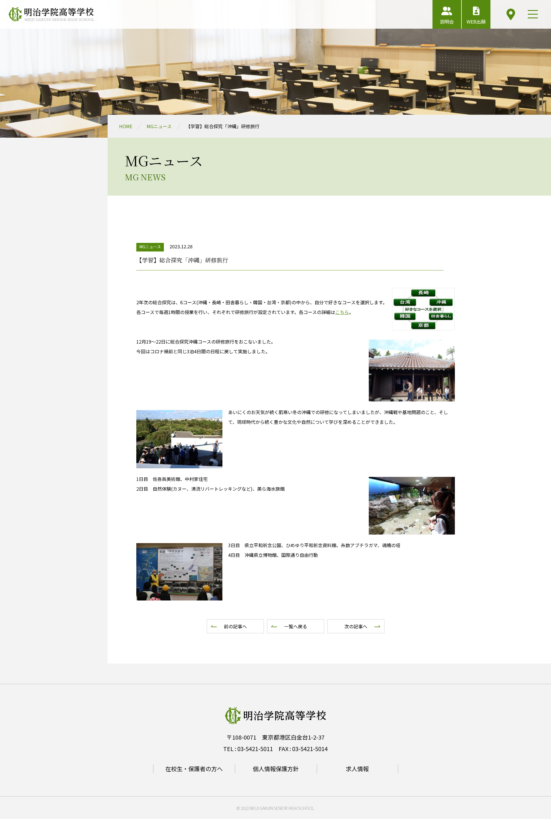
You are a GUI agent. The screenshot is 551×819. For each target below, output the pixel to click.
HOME (125, 126)
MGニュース (159, 126)
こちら (342, 312)
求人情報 (357, 769)
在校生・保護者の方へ (194, 769)
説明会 (447, 21)
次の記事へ (355, 626)
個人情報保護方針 (276, 769)
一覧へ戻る (295, 626)
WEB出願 (476, 21)
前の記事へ (235, 626)
